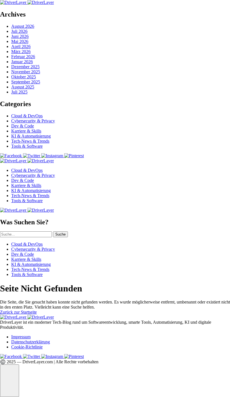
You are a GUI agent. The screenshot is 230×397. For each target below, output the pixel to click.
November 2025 (25, 71)
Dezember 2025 (25, 66)
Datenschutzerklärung (30, 341)
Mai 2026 (19, 41)
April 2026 (21, 46)
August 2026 (22, 26)
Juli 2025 (19, 92)
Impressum (21, 336)
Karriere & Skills (26, 131)
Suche (60, 234)
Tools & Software (27, 146)
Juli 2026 (19, 31)
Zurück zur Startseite (18, 312)
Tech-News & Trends (30, 141)
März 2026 (21, 51)
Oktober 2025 (23, 76)
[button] (9, 380)
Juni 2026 (20, 36)
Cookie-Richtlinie (27, 346)
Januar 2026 (22, 61)
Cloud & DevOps (27, 115)
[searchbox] (26, 234)
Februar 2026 (23, 56)
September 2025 (25, 81)
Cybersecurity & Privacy (33, 120)
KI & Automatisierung (31, 136)
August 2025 (22, 87)
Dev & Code (22, 126)
